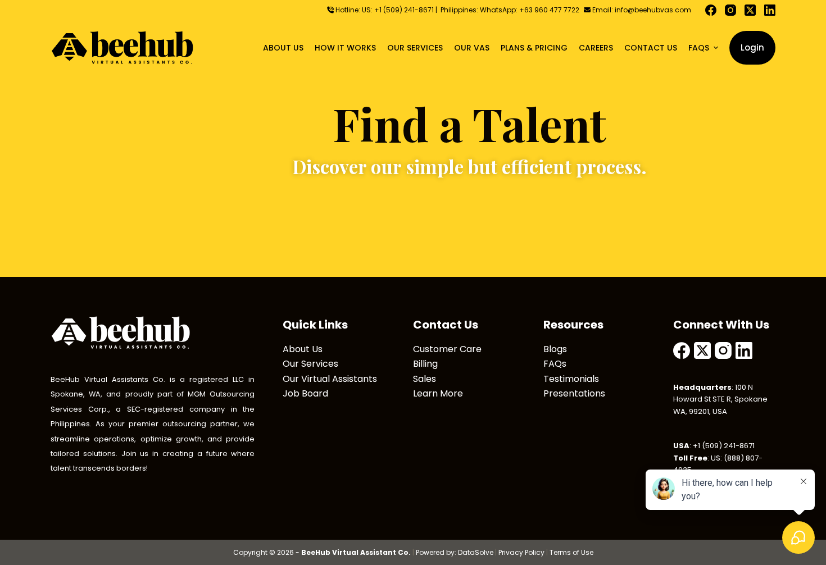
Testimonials (571, 378)
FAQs (554, 363)
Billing (425, 363)
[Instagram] (730, 10)
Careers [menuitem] (596, 47)
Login (752, 47)
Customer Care (447, 349)
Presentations (574, 393)
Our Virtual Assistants (330, 378)
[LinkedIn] (769, 10)
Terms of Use (571, 552)
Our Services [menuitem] (415, 47)
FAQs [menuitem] (698, 47)
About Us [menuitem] (283, 47)
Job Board (305, 393)
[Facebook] (710, 10)
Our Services (310, 363)
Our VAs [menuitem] (471, 47)
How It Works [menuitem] (345, 47)
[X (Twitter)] (750, 10)
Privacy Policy (521, 552)
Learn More (438, 393)
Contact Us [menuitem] (650, 47)
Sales (424, 378)
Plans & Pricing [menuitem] (534, 47)
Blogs (555, 349)
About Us (303, 349)
